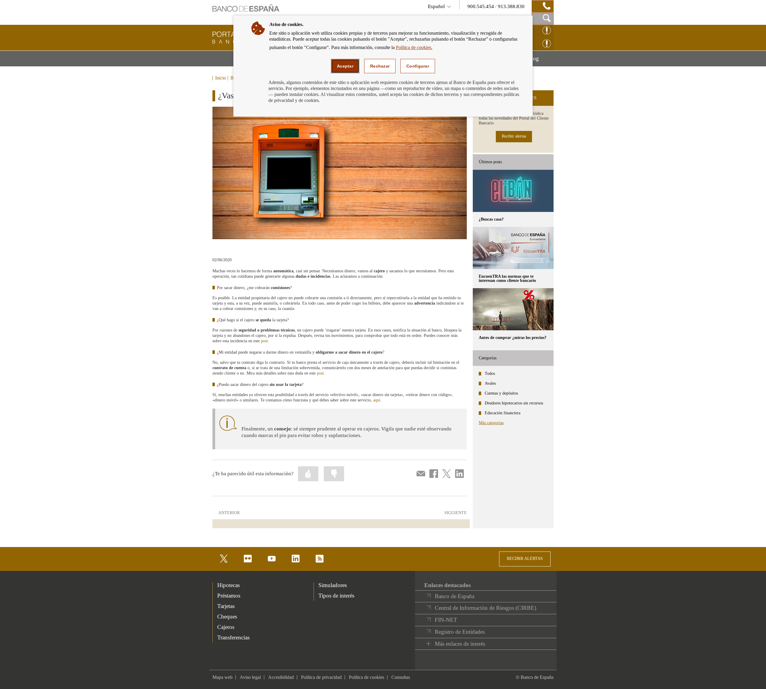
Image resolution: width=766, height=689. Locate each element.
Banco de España (454, 596)
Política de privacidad (321, 677)
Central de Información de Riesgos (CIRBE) (485, 608)
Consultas (400, 677)
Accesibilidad (281, 677)
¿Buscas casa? (491, 219)
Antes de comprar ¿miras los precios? (512, 337)
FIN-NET (446, 620)
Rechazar (380, 66)
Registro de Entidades (460, 632)
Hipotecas (228, 585)
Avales (490, 383)
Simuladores (332, 585)
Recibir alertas (514, 136)
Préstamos (228, 595)
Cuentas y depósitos (501, 393)
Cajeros (225, 627)
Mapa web (222, 677)
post (264, 341)
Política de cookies (366, 677)
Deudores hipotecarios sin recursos (514, 403)
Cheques (227, 616)
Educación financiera (502, 413)
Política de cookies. (414, 47)
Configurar (417, 66)
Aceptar (345, 66)
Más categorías (491, 423)
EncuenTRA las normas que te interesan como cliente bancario (507, 278)
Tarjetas (226, 606)
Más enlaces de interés (460, 644)
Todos (490, 373)
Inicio (220, 78)
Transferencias (233, 637)
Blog (541, 60)
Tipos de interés (336, 595)
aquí (376, 400)
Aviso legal (250, 677)
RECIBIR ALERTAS (525, 558)
